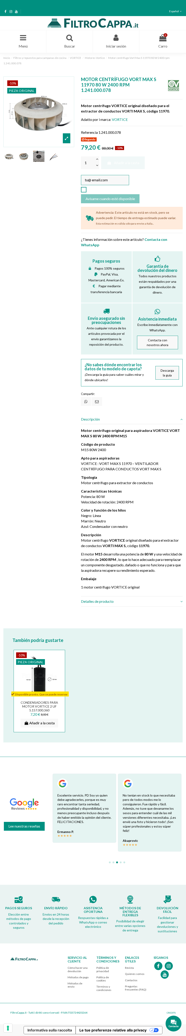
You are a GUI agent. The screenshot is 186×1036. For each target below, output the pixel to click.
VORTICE (120, 119)
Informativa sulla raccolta (49, 1030)
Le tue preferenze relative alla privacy (113, 1030)
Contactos (131, 980)
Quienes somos (134, 974)
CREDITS (171, 1012)
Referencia (89, 132)
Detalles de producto (97, 601)
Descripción (90, 419)
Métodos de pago (78, 977)
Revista (129, 967)
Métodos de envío (75, 985)
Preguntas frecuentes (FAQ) (135, 988)
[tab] (132, 419)
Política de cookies (102, 979)
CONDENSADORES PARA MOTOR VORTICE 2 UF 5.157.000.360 (39, 706)
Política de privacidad (102, 969)
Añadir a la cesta (126, 162)
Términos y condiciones (103, 988)
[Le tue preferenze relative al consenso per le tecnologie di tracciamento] (8, 1028)
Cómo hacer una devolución (78, 969)
